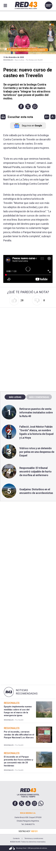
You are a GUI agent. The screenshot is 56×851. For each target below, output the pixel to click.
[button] (21, 106)
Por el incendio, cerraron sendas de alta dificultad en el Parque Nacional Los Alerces (19, 734)
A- (52, 117)
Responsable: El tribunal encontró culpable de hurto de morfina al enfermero (35, 471)
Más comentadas (39, 397)
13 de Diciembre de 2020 (13, 57)
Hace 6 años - (20, 60)
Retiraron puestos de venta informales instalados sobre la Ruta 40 (36, 412)
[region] (28, 327)
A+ (47, 117)
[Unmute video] (28, 269)
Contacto (16, 838)
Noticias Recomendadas (26, 692)
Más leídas (15, 397)
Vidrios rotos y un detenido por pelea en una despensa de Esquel (36, 452)
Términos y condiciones (33, 838)
